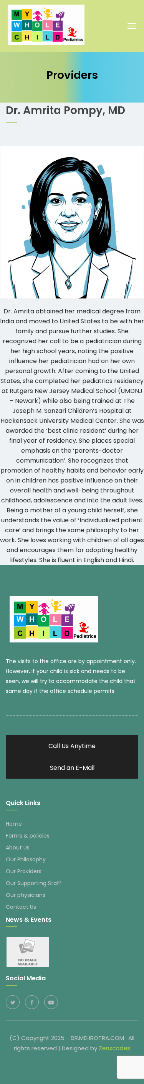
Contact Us (21, 907)
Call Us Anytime (72, 746)
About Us (18, 847)
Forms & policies (28, 835)
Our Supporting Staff (33, 883)
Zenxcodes (115, 1048)
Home (14, 824)
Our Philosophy (26, 859)
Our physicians (25, 895)
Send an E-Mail (72, 767)
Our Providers (23, 871)
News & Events (28, 919)
